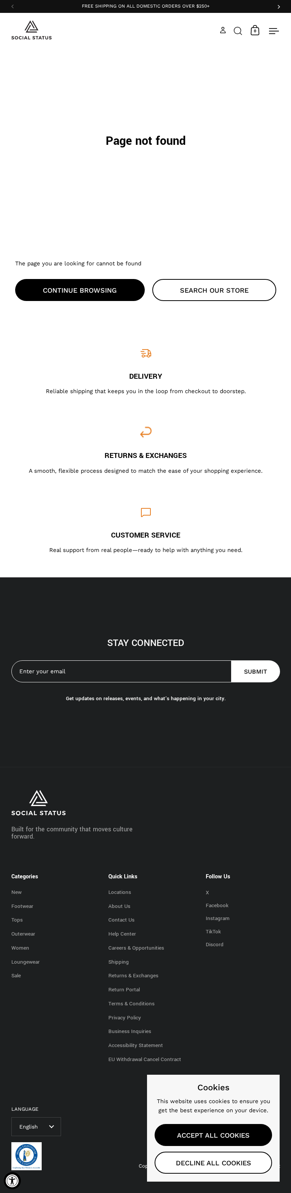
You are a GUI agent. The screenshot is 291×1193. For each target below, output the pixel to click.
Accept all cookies (213, 1135)
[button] (237, 30)
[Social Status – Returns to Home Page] (31, 29)
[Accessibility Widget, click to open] (12, 1180)
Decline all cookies (213, 1163)
